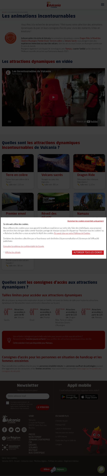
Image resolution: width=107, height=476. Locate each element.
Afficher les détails (12, 253)
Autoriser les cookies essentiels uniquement (85, 221)
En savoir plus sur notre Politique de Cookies (72, 233)
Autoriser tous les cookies (87, 252)
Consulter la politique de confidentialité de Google (23, 247)
